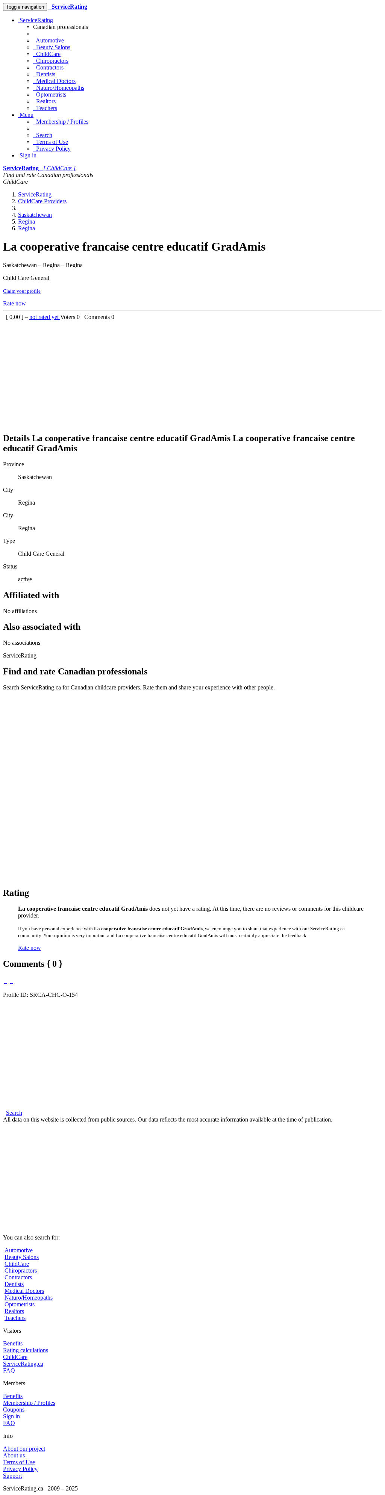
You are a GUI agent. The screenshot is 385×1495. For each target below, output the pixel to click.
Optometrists (49, 94)
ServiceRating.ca (23, 1363)
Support (12, 1475)
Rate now (14, 303)
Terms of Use (50, 142)
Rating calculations (25, 1350)
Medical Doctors (54, 81)
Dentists (44, 74)
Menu (25, 115)
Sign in (27, 155)
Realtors (44, 101)
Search (42, 135)
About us (14, 1455)
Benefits (13, 1343)
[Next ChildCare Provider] (11, 981)
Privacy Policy (52, 148)
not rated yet (44, 317)
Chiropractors (50, 60)
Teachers (45, 108)
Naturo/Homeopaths (58, 88)
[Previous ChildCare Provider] (5, 981)
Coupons (13, 1409)
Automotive (48, 40)
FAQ (9, 1370)
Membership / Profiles (60, 121)
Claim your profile (22, 291)
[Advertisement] (192, 373)
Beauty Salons (51, 47)
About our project (24, 1448)
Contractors (48, 67)
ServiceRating (35, 20)
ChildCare (47, 54)
